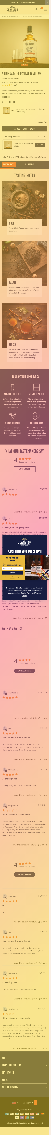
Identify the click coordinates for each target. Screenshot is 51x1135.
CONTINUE (12, 573)
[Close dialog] (47, 556)
